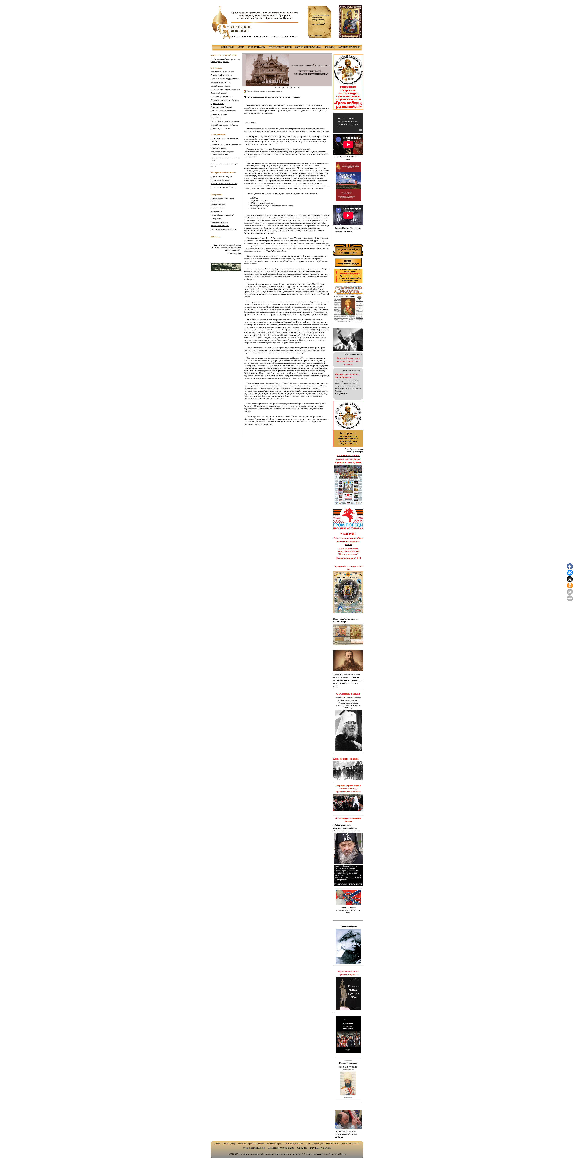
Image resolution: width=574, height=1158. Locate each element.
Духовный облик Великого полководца (225, 89)
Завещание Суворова (218, 93)
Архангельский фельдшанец (221, 75)
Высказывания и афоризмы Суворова (225, 100)
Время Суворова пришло (220, 86)
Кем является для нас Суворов (222, 72)
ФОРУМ (240, 47)
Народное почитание (218, 148)
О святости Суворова (219, 114)
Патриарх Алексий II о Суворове (223, 111)
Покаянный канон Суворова (221, 107)
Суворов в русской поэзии (220, 129)
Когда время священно (219, 222)
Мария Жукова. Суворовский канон (224, 125)
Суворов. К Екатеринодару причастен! (225, 79)
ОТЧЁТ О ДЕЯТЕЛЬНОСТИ (280, 47)
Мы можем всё (216, 211)
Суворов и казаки (217, 104)
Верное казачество (218, 208)
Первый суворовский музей (221, 177)
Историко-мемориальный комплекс (224, 184)
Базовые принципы (218, 204)
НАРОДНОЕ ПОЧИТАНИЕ (349, 47)
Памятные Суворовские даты (222, 97)
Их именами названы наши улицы (223, 229)
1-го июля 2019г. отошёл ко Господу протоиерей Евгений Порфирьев (346, 1134)
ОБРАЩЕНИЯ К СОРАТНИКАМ (308, 47)
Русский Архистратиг (225, 121)
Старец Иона (215, 118)
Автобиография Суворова (220, 82)
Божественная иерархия (220, 226)
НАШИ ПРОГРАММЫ (256, 47)
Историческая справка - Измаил (223, 187)
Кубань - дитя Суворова (220, 180)
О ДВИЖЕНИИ (227, 47)
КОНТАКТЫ (329, 47)
